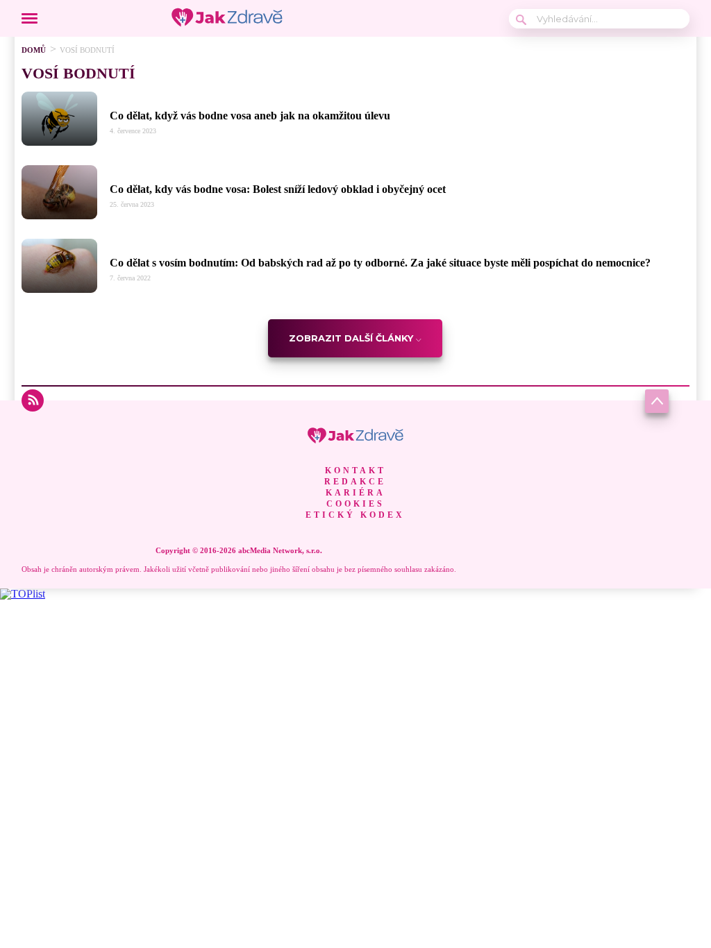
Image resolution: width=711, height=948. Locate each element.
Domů (34, 50)
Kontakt (355, 470)
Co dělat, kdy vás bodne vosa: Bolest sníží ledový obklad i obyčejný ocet (278, 189)
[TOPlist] (22, 594)
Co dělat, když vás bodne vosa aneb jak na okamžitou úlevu (250, 115)
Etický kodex (355, 515)
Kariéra (355, 493)
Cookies (355, 504)
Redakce (355, 481)
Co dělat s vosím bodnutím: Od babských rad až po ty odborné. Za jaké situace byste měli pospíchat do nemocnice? (380, 263)
